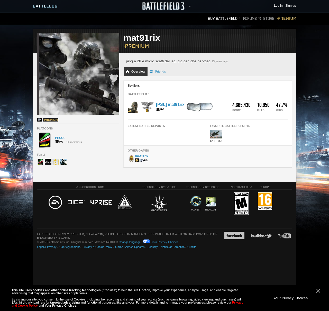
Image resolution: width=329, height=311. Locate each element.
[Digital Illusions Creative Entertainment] (76, 202)
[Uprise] (101, 202)
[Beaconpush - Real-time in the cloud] (210, 204)
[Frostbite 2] (159, 204)
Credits (191, 246)
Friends (160, 71)
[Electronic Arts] (55, 202)
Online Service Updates (130, 246)
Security (153, 246)
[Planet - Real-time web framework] (196, 203)
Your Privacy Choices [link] (164, 242)
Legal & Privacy (47, 246)
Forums (250, 18)
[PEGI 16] (265, 201)
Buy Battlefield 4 (224, 18)
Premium (286, 19)
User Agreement (69, 246)
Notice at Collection (173, 246)
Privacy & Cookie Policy (97, 246)
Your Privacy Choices (290, 298)
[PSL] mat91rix (170, 104)
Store (268, 18)
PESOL (60, 138)
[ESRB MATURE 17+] (241, 203)
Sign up (290, 5)
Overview (138, 71)
